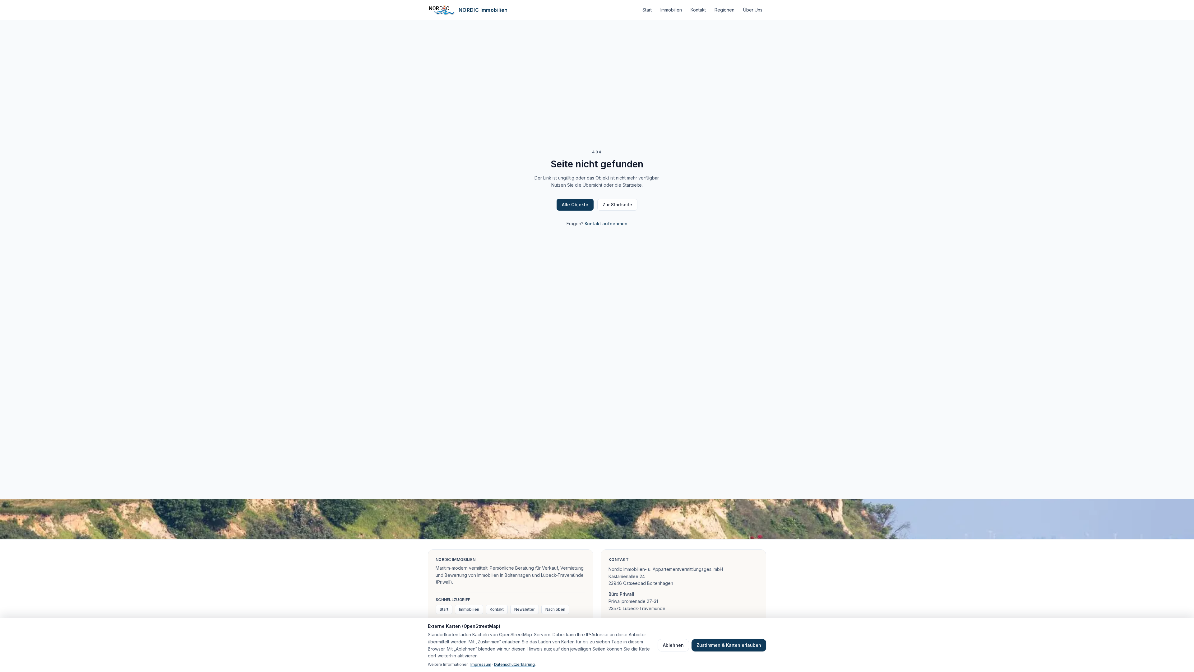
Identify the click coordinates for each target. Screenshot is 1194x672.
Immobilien (671, 9)
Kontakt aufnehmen (606, 223)
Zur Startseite (617, 204)
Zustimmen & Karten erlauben (728, 645)
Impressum (480, 664)
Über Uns (752, 9)
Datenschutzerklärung (514, 664)
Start (647, 9)
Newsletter (524, 609)
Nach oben (555, 609)
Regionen (724, 9)
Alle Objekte (575, 204)
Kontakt (698, 9)
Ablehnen (673, 645)
